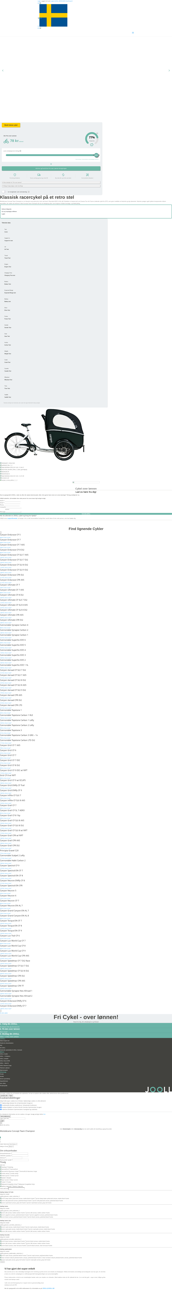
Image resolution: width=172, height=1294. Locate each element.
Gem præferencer (5, 1116)
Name (2, 500)
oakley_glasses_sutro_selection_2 (10, 1210)
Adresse (3, 1158)
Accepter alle (4, 1095)
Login (2, 1121)
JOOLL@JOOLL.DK (48, 1288)
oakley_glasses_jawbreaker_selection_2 (11, 1253)
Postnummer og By (6, 1160)
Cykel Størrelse (4, 1144)
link (44, 1114)
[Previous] (0, 532)
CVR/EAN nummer (6, 1155)
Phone (2, 505)
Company (3, 507)
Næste (2, 1262)
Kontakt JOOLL (86, 514)
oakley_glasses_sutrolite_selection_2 (10, 1225)
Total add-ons (4, 1188)
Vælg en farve (4, 1146)
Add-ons (2, 1165)
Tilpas (10, 1095)
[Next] (0, 1011)
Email (2, 503)
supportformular (12, 518)
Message (2, 512)
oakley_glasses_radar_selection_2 (10, 1196)
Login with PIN (4, 1118)
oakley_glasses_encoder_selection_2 (10, 1239)
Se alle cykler (4, 1013)
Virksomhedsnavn (6, 1153)
